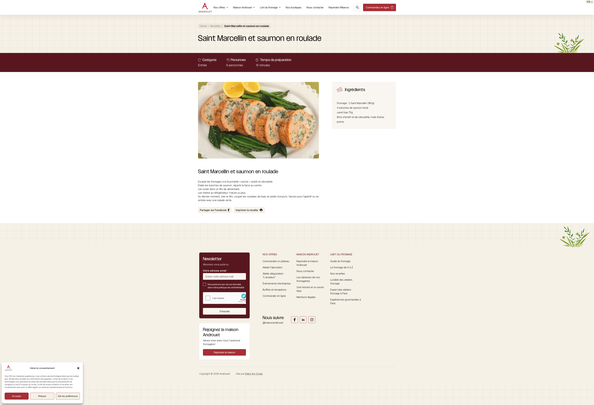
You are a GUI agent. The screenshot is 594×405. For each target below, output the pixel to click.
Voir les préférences (68, 396)
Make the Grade (254, 373)
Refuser (42, 396)
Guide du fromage (340, 261)
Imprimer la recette (247, 210)
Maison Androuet (242, 7)
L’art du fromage (269, 7)
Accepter (16, 396)
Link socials (294, 319)
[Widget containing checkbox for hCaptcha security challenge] (226, 298)
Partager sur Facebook (213, 210)
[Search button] (357, 7)
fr (588, 2)
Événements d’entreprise (277, 283)
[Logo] (205, 7)
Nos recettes (337, 273)
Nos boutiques (293, 7)
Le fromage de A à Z (341, 267)
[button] (78, 368)
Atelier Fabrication (272, 267)
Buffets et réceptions (274, 289)
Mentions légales (306, 297)
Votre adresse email (215, 270)
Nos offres (219, 7)
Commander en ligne (274, 295)
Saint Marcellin (359, 103)
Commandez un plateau (276, 261)
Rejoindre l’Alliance (339, 7)
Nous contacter (315, 7)
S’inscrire (225, 311)
